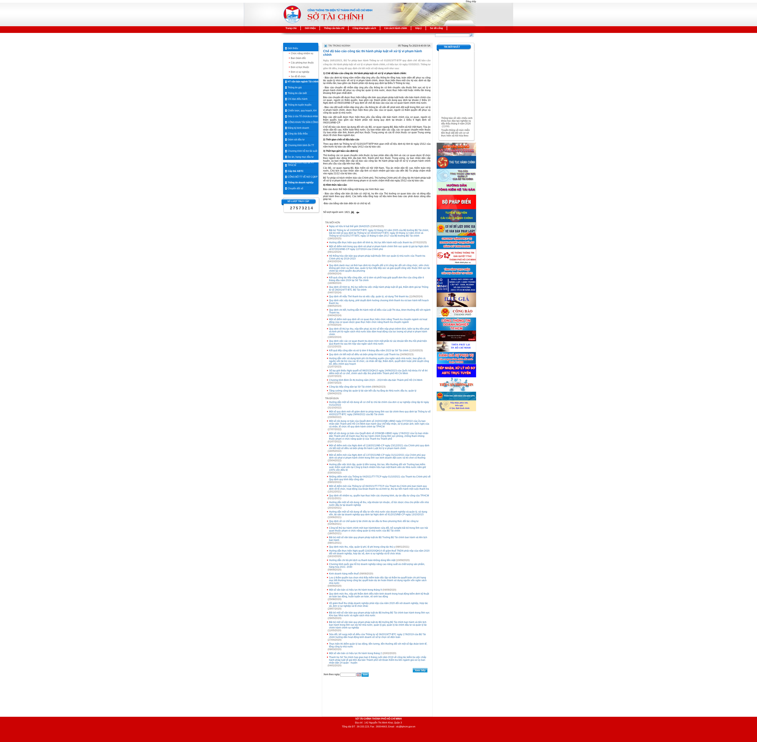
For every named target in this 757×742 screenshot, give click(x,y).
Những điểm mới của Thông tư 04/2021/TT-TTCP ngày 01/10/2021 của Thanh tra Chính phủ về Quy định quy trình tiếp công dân (380, 478)
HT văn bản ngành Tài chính (303, 81)
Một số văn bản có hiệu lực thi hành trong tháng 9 (355, 589)
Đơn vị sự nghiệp (300, 72)
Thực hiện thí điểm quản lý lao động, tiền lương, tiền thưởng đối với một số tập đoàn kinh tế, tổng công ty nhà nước (378, 645)
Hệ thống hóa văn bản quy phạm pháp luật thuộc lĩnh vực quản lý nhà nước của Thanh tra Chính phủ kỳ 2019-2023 (377, 257)
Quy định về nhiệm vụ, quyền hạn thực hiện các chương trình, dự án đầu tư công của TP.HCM (379, 495)
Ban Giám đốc (298, 58)
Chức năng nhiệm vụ (302, 53)
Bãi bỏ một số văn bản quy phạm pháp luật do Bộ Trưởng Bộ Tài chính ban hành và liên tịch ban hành (378, 539)
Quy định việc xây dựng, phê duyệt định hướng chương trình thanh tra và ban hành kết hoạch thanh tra (379, 302)
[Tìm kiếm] (471, 35)
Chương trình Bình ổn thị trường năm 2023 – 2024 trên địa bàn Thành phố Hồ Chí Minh (375, 380)
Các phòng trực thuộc (302, 62)
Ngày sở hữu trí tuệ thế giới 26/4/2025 (349, 226)
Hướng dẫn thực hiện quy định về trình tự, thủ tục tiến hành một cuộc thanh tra (370, 242)
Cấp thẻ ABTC (296, 171)
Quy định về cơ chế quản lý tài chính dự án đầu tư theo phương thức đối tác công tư (374, 521)
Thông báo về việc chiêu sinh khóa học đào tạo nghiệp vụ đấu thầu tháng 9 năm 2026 (457, 115)
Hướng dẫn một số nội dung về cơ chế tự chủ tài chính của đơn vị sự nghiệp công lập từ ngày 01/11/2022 (379, 403)
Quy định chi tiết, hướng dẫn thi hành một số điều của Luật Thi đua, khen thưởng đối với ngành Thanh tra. (380, 311)
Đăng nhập (471, 1)
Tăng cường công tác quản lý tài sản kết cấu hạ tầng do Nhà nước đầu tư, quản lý (372, 390)
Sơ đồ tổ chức (298, 76)
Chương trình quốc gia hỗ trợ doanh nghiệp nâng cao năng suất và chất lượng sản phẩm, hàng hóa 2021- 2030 (377, 565)
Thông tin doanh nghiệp (300, 182)
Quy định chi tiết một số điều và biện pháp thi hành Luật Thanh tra (364, 354)
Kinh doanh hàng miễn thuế (344, 573)
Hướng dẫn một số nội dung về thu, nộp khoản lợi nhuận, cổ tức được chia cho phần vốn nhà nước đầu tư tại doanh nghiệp (379, 503)
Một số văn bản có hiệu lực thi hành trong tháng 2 (355, 653)
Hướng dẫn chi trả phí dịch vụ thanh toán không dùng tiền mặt (362, 560)
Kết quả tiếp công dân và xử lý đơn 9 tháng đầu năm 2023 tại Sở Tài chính (368, 350)
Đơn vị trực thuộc (300, 67)
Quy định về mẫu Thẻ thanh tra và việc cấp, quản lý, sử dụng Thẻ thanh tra (368, 296)
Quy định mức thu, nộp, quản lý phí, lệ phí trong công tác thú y (362, 546)
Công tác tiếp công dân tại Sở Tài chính (350, 386)
